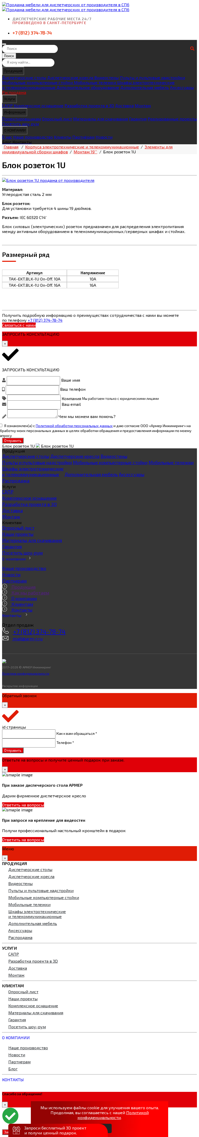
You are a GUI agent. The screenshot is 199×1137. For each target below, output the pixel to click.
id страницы (14, 726)
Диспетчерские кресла (70, 77)
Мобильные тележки (95, 82)
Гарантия (138, 118)
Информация (14, 112)
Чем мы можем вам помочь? (87, 416)
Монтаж (143, 105)
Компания (71, 398)
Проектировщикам (21, 118)
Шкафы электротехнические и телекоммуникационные (32, 471)
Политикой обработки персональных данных (74, 425)
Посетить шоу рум (20, 123)
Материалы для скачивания (100, 118)
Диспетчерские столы (24, 77)
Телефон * (65, 742)
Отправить (13, 441)
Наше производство (33, 136)
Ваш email (71, 404)
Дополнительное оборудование (87, 87)
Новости (104, 136)
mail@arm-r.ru (27, 638)
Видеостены (106, 77)
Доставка (124, 105)
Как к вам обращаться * (76, 733)
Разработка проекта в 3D (89, 105)
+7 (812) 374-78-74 (32, 33)
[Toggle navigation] (4, 44)
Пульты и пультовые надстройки (152, 77)
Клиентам (21, 604)
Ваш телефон (73, 389)
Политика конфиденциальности (25, 673)
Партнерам (14, 581)
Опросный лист (57, 118)
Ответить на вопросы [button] (23, 804)
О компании (14, 558)
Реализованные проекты (172, 118)
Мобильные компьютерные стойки (38, 82)
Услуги (9, 99)
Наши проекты (17, 534)
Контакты (21, 610)
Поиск (9, 56)
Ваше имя (70, 380)
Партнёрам (83, 136)
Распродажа (14, 92)
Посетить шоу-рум (22, 553)
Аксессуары (182, 87)
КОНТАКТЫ (13, 1079)
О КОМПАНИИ (15, 130)
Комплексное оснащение (38, 105)
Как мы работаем (29, 592)
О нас (7, 136)
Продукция (13, 71)
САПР (7, 105)
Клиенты (62, 136)
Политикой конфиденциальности (113, 1115)
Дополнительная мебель (144, 87)
